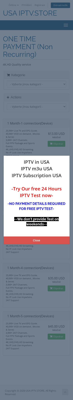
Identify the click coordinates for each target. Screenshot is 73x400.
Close (36, 240)
